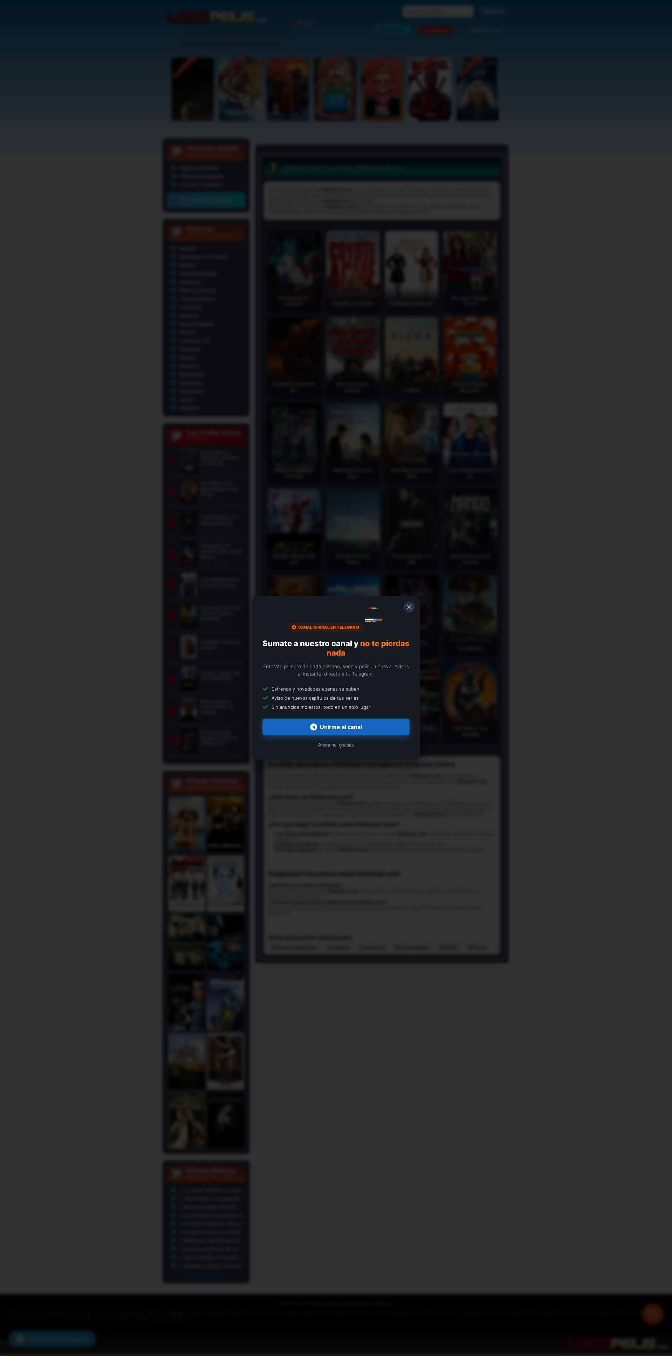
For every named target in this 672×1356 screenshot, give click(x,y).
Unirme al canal (341, 726)
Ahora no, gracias (336, 745)
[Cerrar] (409, 607)
